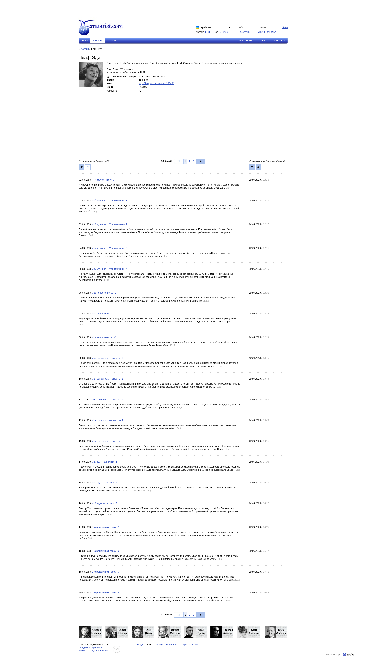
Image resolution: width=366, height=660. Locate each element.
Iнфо (263, 40)
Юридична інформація (91, 647)
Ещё (228, 187)
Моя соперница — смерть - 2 (107, 379)
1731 (207, 32)
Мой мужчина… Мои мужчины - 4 (109, 269)
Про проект (246, 40)
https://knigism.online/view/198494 (156, 83)
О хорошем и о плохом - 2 (106, 551)
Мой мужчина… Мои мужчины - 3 (109, 248)
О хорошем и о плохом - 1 (106, 527)
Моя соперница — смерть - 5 (107, 441)
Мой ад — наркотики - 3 (104, 503)
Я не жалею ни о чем (103, 179)
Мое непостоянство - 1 (104, 292)
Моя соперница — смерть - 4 (107, 420)
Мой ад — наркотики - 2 (104, 482)
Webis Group (333, 654)
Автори (85, 49)
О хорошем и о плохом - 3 (106, 571)
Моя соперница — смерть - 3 (107, 399)
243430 (224, 32)
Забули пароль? (267, 32)
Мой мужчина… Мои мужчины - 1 (109, 200)
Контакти (280, 40)
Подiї (85, 40)
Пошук (112, 40)
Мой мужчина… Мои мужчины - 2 (109, 224)
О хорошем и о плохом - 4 (106, 592)
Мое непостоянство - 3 (104, 337)
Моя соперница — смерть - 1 (107, 358)
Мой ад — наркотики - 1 (104, 462)
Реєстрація (245, 32)
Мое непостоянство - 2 (104, 313)
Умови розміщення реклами (94, 650)
